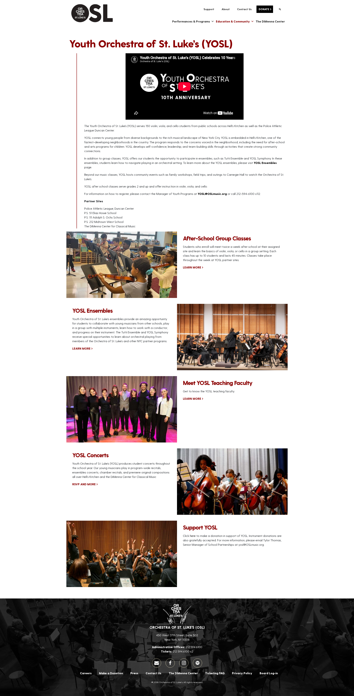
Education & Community (233, 21)
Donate (264, 9)
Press (134, 673)
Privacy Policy (242, 673)
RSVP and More (84, 484)
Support (209, 9)
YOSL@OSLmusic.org (212, 193)
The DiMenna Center (270, 21)
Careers (86, 673)
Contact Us (244, 9)
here (193, 535)
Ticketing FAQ (215, 673)
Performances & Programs (191, 21)
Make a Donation (111, 673)
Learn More (192, 267)
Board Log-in (269, 673)
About (226, 9)
